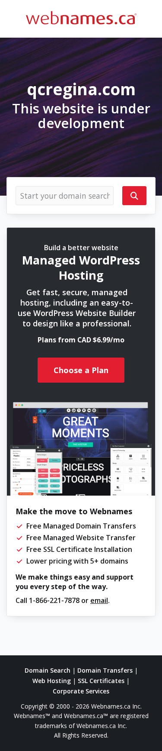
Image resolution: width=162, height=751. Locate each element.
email (99, 600)
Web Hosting (51, 681)
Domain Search (47, 670)
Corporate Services (81, 691)
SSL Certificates (101, 681)
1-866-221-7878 (54, 600)
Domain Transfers (105, 670)
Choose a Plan (81, 370)
